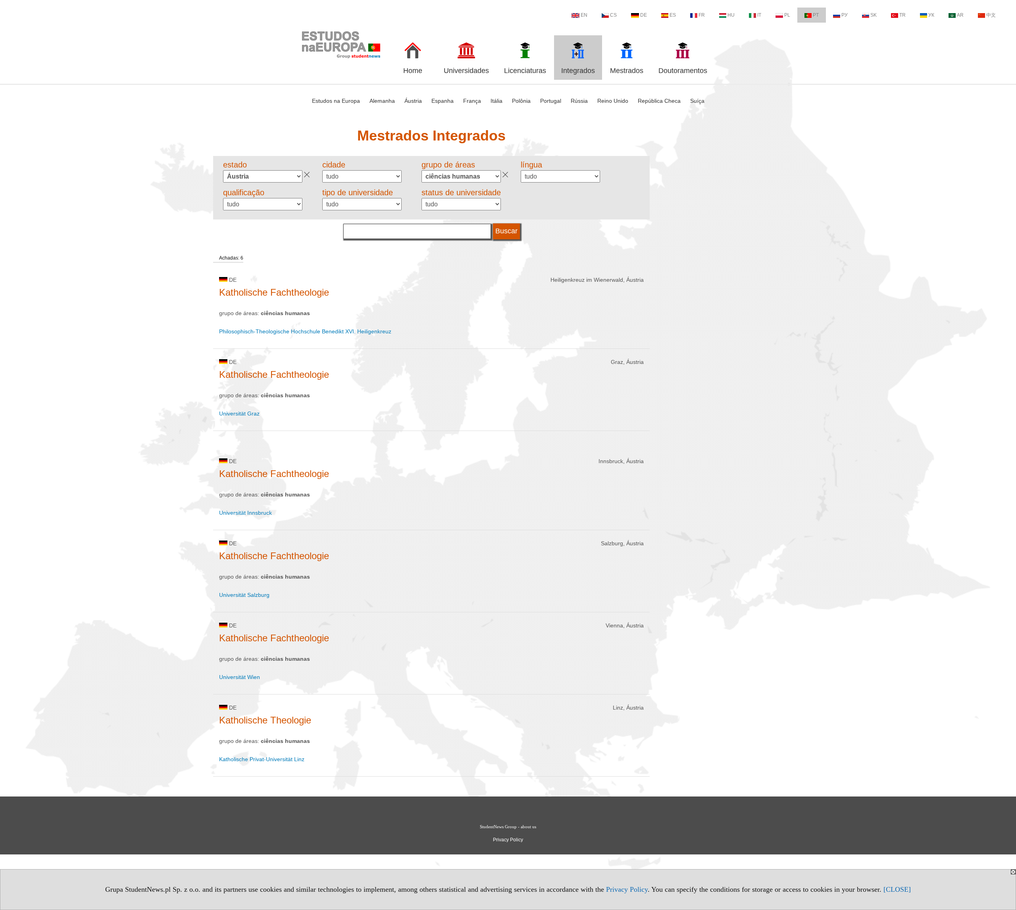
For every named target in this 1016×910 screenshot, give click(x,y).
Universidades (466, 71)
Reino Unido (612, 101)
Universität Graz (239, 413)
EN (584, 15)
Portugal (550, 101)
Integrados (578, 71)
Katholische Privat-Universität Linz (261, 759)
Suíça (697, 101)
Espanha (442, 101)
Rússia (579, 101)
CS (613, 15)
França (472, 101)
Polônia (521, 101)
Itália (496, 101)
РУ (844, 15)
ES (673, 15)
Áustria (413, 101)
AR (960, 15)
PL (787, 15)
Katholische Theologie (265, 720)
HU (731, 15)
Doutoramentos (682, 71)
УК (931, 15)
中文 (991, 15)
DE (643, 15)
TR (902, 15)
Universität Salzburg (244, 595)
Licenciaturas (525, 71)
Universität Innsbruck (245, 513)
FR (701, 15)
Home (412, 71)
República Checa (659, 101)
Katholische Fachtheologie (274, 292)
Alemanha (382, 101)
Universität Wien (239, 677)
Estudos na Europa (336, 101)
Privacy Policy (627, 889)
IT (759, 15)
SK (873, 15)
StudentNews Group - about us (508, 826)
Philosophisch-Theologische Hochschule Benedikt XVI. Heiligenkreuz (305, 331)
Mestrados (626, 71)
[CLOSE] (897, 889)
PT (816, 15)
